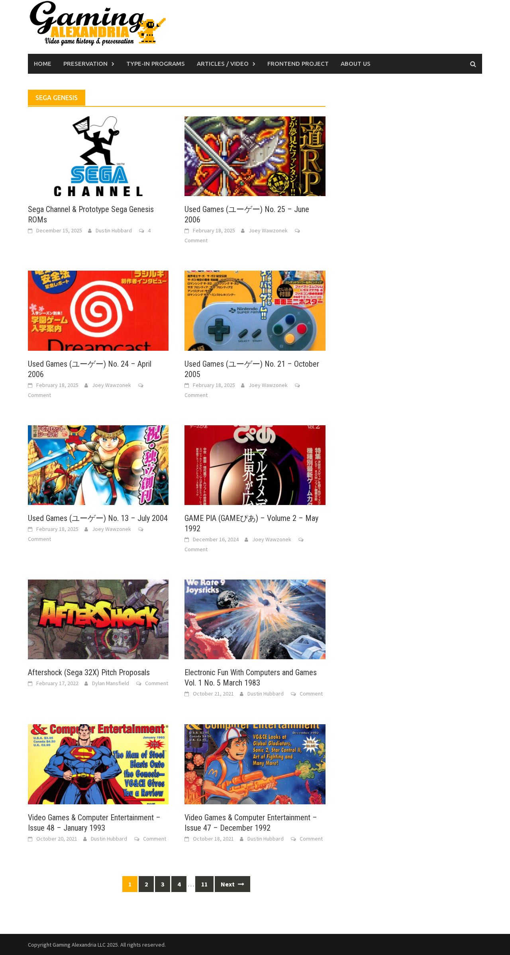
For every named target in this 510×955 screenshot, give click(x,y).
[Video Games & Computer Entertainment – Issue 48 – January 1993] (98, 763)
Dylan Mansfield (110, 683)
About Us (356, 63)
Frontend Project (298, 63)
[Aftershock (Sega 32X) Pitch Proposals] (98, 619)
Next (228, 884)
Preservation (85, 63)
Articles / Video (223, 63)
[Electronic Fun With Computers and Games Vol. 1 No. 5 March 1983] (254, 619)
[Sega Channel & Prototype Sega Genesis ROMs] (98, 155)
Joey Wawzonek (268, 230)
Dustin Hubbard (114, 230)
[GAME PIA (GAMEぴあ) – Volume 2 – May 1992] (254, 464)
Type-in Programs (155, 63)
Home (42, 63)
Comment (196, 240)
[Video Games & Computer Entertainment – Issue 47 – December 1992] (254, 763)
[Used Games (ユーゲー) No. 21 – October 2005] (254, 310)
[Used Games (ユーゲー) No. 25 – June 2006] (254, 155)
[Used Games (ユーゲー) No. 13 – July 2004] (98, 464)
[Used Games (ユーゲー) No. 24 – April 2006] (98, 310)
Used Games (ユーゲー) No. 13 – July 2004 (98, 518)
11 (204, 884)
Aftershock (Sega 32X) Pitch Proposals (89, 672)
